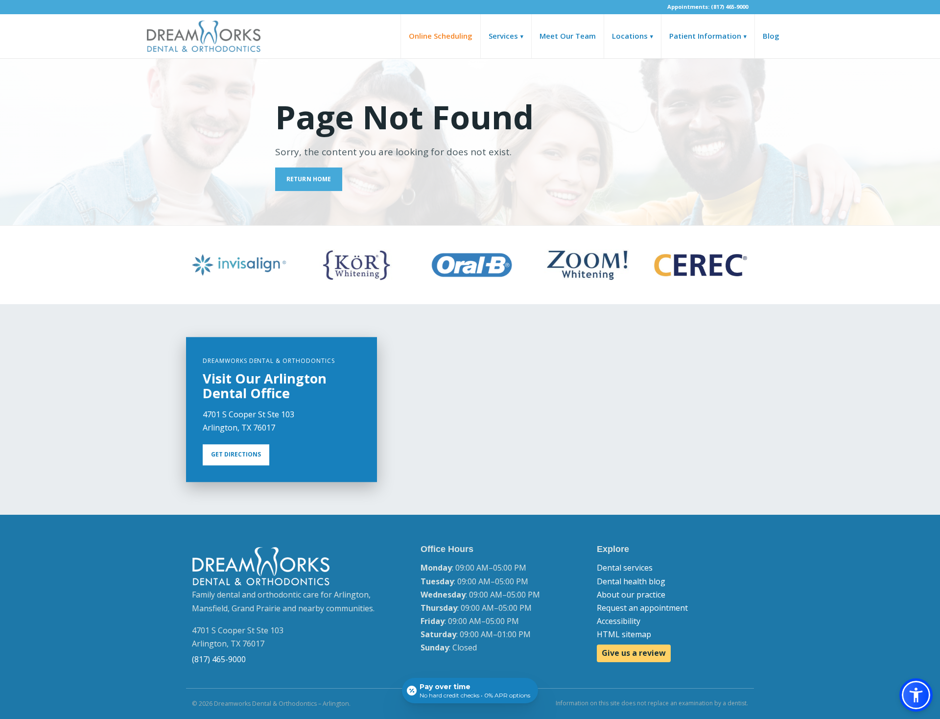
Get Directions (236, 455)
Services (506, 36)
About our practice (631, 594)
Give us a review (634, 652)
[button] (916, 695)
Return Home (308, 179)
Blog (771, 36)
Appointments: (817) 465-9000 (707, 6)
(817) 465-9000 (219, 659)
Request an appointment (642, 607)
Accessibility (618, 621)
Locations (632, 36)
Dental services (625, 567)
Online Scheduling (440, 36)
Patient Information (708, 36)
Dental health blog (631, 581)
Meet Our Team (568, 36)
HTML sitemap (624, 634)
